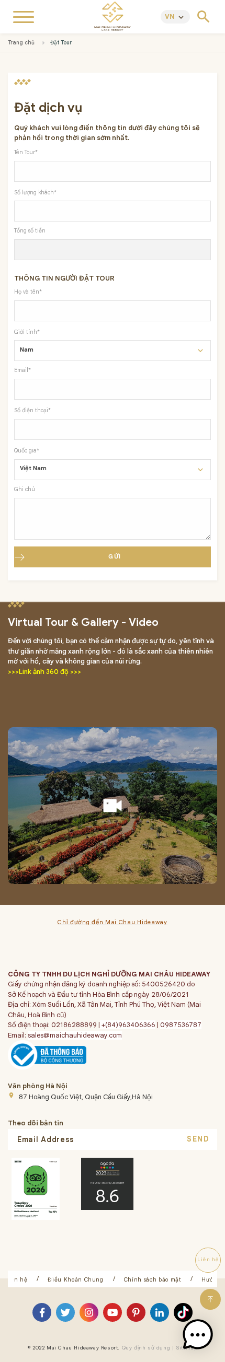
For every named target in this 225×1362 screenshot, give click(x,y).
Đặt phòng (112, 1351)
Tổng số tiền (30, 230)
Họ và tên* (28, 291)
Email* (22, 370)
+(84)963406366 (127, 1024)
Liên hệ (16, 1279)
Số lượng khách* (35, 192)
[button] (198, 1335)
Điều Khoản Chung (75, 1279)
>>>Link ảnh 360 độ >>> (44, 671)
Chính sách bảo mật (153, 1279)
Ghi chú (24, 489)
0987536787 (180, 1024)
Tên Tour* (26, 152)
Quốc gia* (26, 450)
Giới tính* (27, 332)
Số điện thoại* (32, 410)
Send (198, 1139)
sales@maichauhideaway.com (75, 1035)
